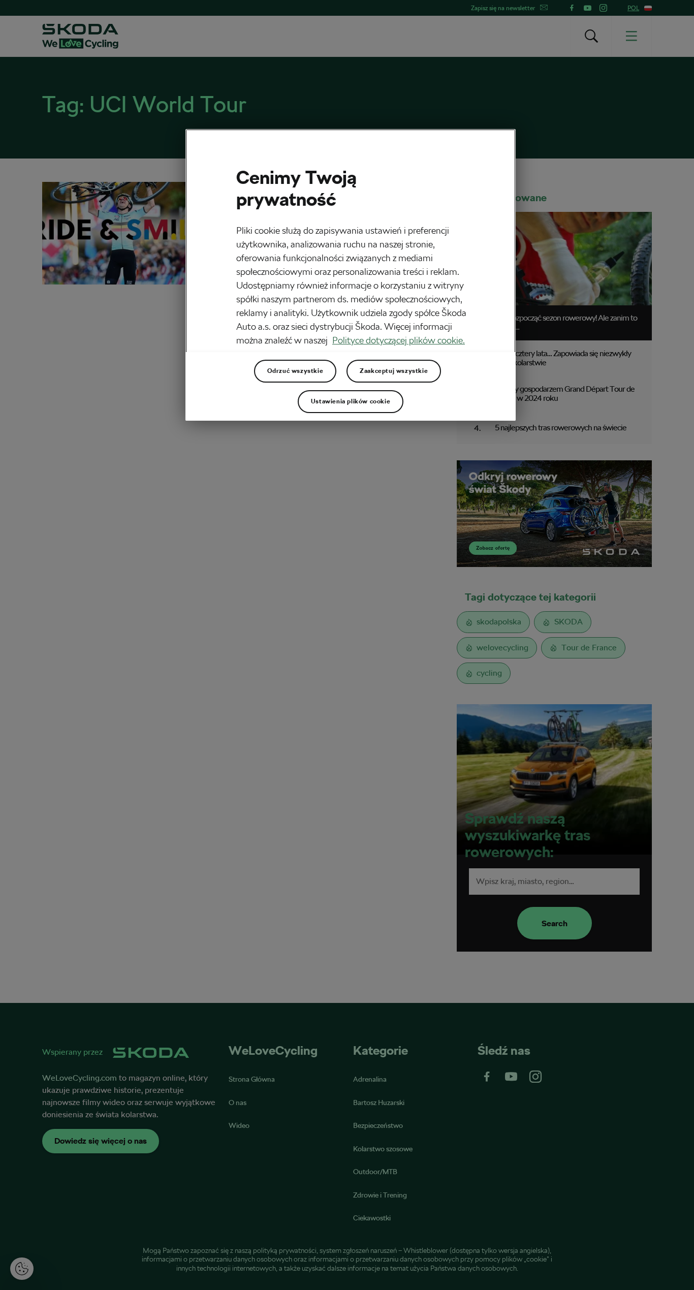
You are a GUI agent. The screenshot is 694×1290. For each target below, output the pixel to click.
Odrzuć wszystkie (295, 370)
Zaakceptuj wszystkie (394, 370)
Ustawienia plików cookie (350, 401)
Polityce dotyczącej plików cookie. (398, 340)
